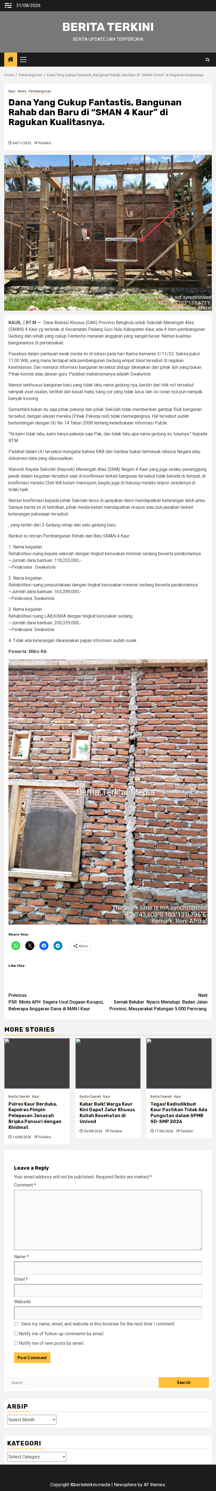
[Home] (11, 60)
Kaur (11, 91)
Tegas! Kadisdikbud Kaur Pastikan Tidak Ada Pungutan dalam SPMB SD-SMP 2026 (178, 1112)
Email (21, 1279)
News (22, 91)
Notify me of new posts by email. (51, 1343)
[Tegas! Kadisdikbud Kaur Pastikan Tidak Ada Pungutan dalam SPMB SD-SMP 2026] (179, 1063)
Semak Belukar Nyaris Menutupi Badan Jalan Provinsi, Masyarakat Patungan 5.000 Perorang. (158, 1002)
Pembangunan (40, 91)
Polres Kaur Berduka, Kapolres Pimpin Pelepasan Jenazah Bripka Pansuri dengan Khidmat (35, 1115)
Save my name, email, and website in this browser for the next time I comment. (98, 1324)
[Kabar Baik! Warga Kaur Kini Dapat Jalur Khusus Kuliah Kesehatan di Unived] (108, 1063)
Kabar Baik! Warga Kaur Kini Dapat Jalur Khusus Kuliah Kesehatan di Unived (107, 1112)
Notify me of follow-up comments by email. (61, 1333)
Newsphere (125, 1484)
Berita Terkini (108, 27)
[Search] (207, 59)
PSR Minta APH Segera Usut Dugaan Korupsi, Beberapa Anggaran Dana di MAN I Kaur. (56, 1002)
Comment (25, 1185)
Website (22, 1301)
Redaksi (45, 143)
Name (21, 1256)
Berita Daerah (19, 1097)
